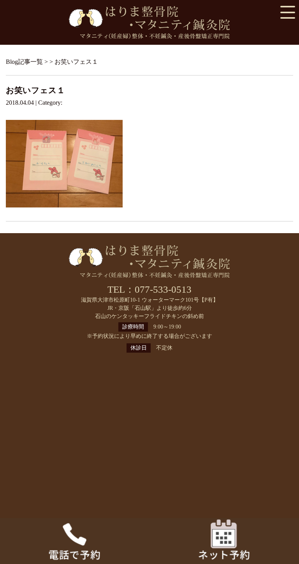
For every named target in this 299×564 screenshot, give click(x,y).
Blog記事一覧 (24, 61)
